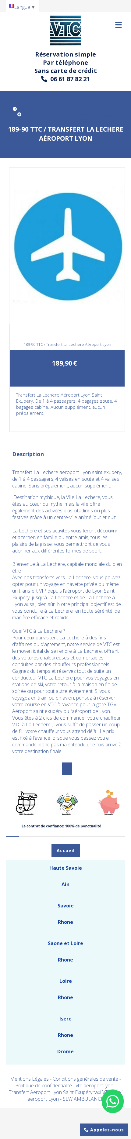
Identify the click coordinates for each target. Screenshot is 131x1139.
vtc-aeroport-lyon (95, 1085)
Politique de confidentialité (43, 1085)
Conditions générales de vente (85, 1078)
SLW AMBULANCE (83, 1099)
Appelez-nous (106, 1130)
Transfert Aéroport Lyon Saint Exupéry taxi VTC (60, 1092)
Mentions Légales (29, 1078)
